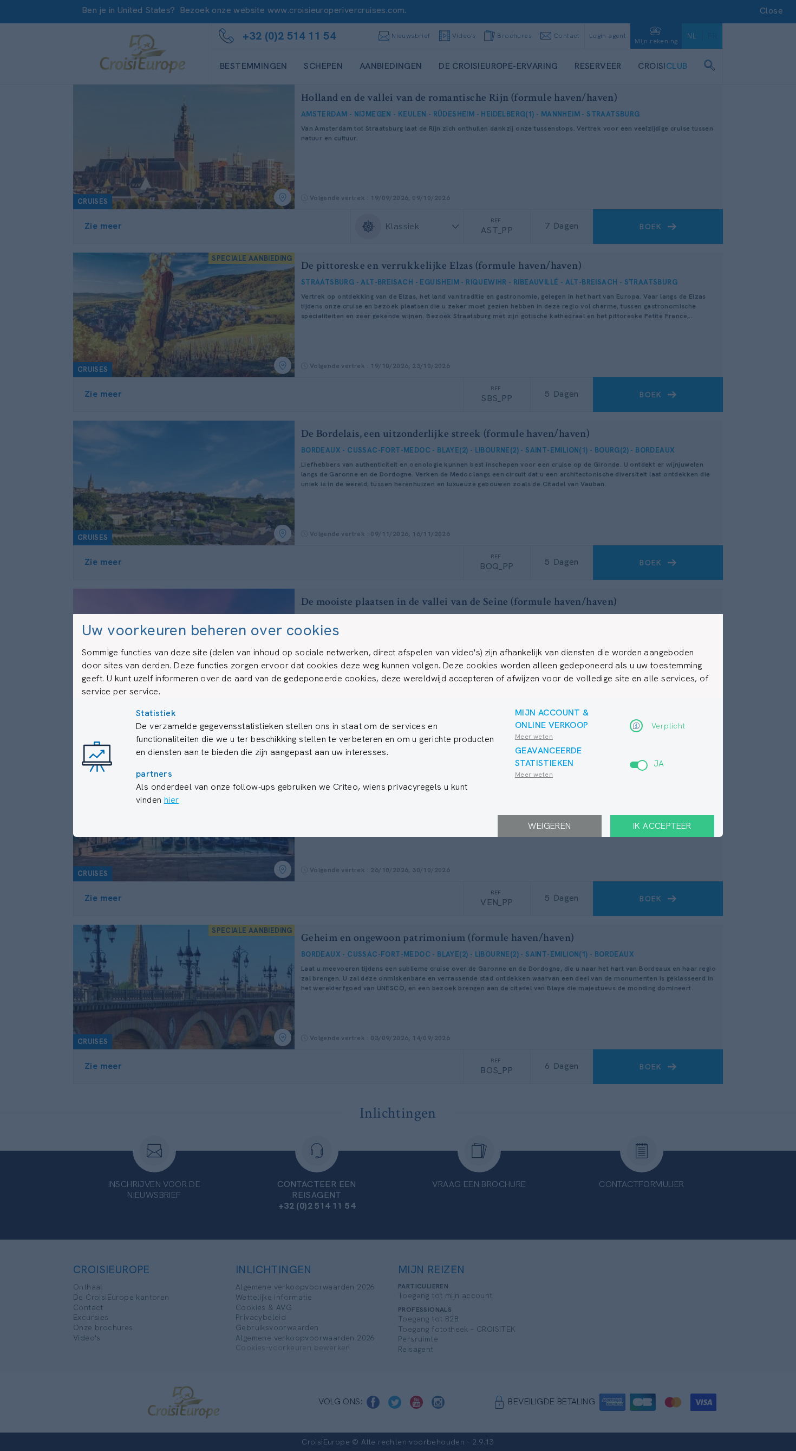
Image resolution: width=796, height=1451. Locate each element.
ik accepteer (662, 825)
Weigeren (549, 825)
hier (171, 799)
